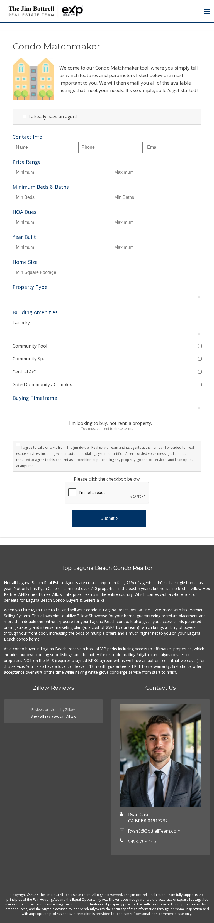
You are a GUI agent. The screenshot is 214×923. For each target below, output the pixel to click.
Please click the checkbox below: (107, 479)
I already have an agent (52, 117)
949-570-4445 (142, 841)
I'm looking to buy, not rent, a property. (110, 423)
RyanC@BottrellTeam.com (154, 831)
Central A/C (24, 372)
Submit (107, 518)
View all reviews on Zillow (53, 716)
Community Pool (30, 346)
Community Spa (29, 359)
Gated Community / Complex (42, 384)
